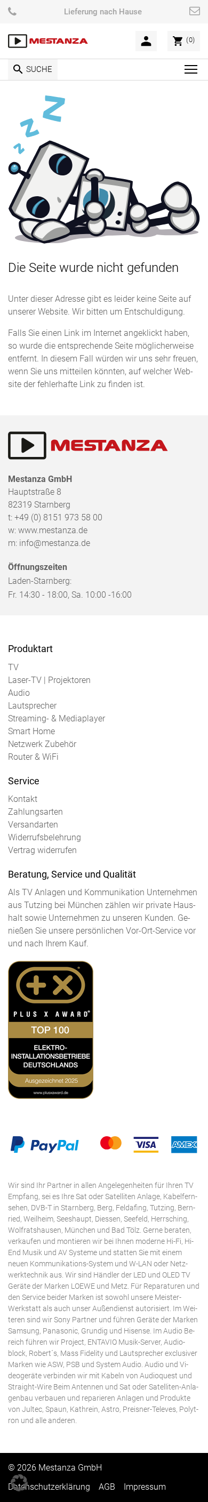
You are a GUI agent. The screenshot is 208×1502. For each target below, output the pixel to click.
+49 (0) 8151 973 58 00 (58, 517)
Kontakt (22, 799)
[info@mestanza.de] (194, 12)
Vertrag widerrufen (42, 850)
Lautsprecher (32, 706)
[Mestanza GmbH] (48, 41)
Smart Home (31, 731)
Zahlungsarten (35, 812)
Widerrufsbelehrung (44, 837)
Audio (19, 693)
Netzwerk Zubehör (42, 744)
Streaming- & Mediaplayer (56, 718)
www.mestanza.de (52, 530)
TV (13, 667)
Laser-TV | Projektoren (49, 680)
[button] (19, 1483)
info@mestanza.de (54, 543)
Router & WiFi (33, 757)
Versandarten (33, 825)
